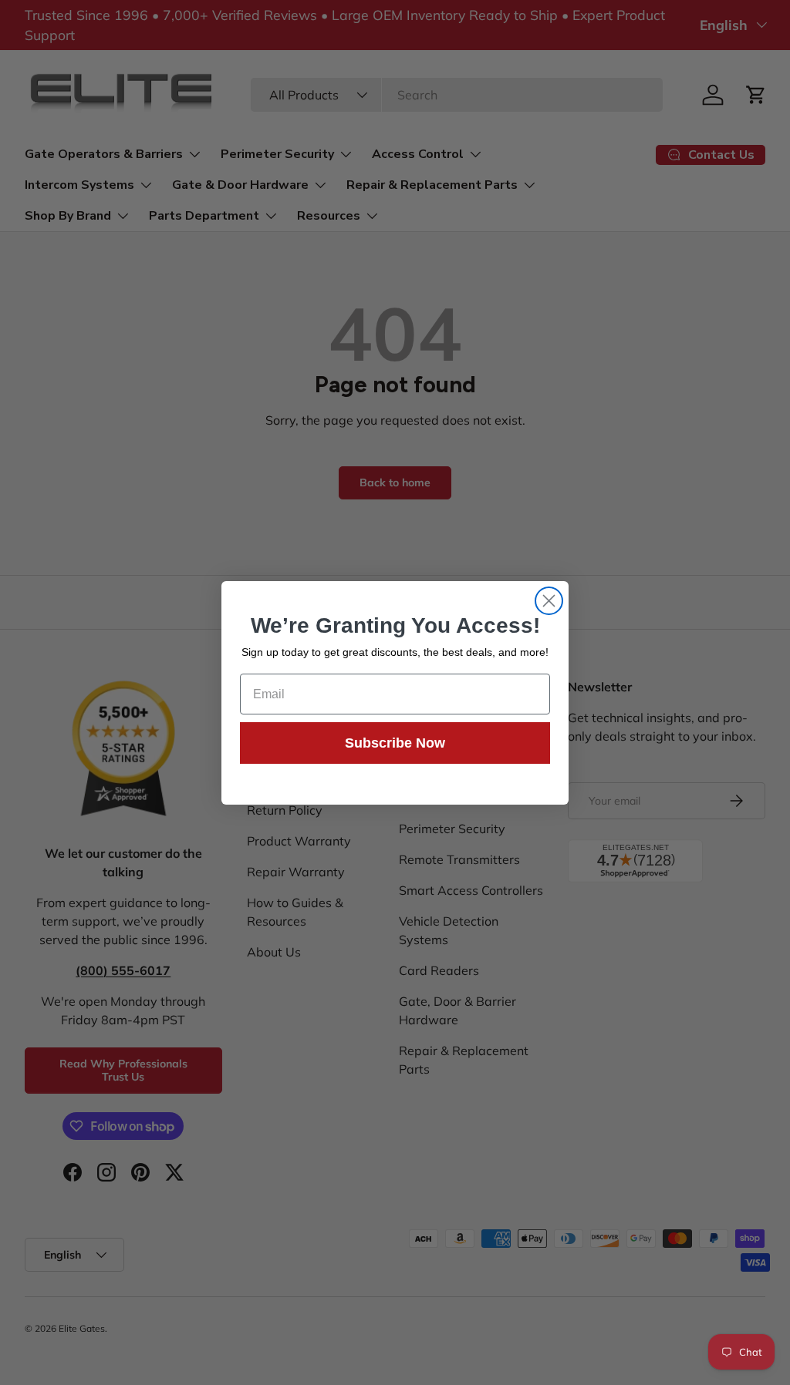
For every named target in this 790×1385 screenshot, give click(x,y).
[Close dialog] (548, 600)
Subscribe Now (395, 743)
